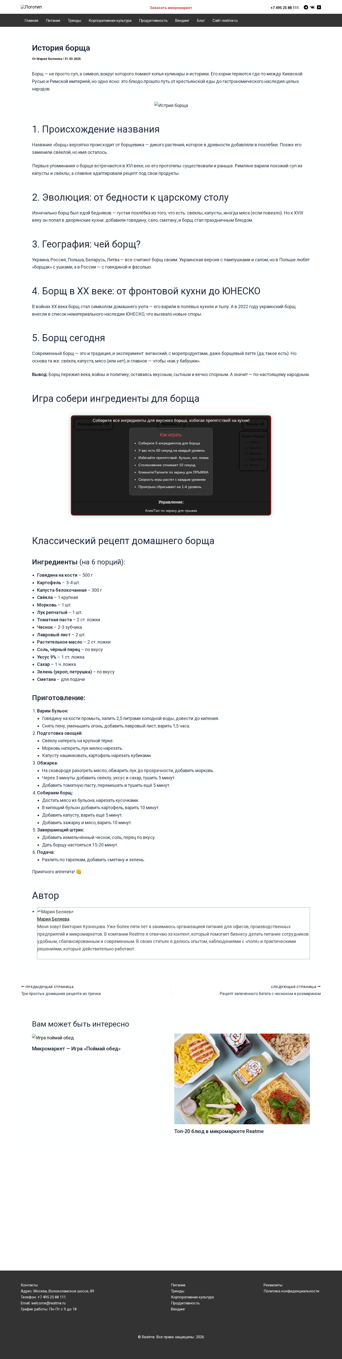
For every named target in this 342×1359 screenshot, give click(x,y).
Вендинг (182, 20)
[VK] (312, 7)
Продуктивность (153, 20)
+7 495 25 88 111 (285, 8)
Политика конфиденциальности (291, 1291)
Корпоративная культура (110, 20)
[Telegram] (306, 7)
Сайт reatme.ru (225, 20)
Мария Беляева (53, 919)
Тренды (74, 20)
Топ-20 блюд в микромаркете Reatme (219, 1131)
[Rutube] (319, 7)
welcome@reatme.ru (48, 1303)
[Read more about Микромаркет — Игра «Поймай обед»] (53, 1037)
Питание (53, 20)
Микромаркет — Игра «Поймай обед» (76, 1049)
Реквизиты (273, 1285)
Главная (31, 20)
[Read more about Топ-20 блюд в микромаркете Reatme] (242, 1078)
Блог (201, 20)
